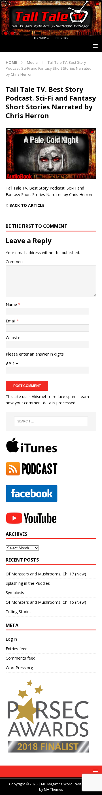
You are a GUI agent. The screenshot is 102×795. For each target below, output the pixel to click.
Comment (15, 261)
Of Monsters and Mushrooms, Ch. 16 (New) (46, 602)
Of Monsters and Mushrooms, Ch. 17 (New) (46, 574)
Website (13, 337)
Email (11, 321)
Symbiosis (15, 592)
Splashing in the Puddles (28, 583)
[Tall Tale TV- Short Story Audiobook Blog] (51, 36)
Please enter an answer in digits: (35, 354)
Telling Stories (18, 611)
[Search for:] (51, 421)
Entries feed (16, 648)
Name (12, 304)
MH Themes (53, 789)
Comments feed (20, 658)
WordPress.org (19, 667)
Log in (11, 639)
